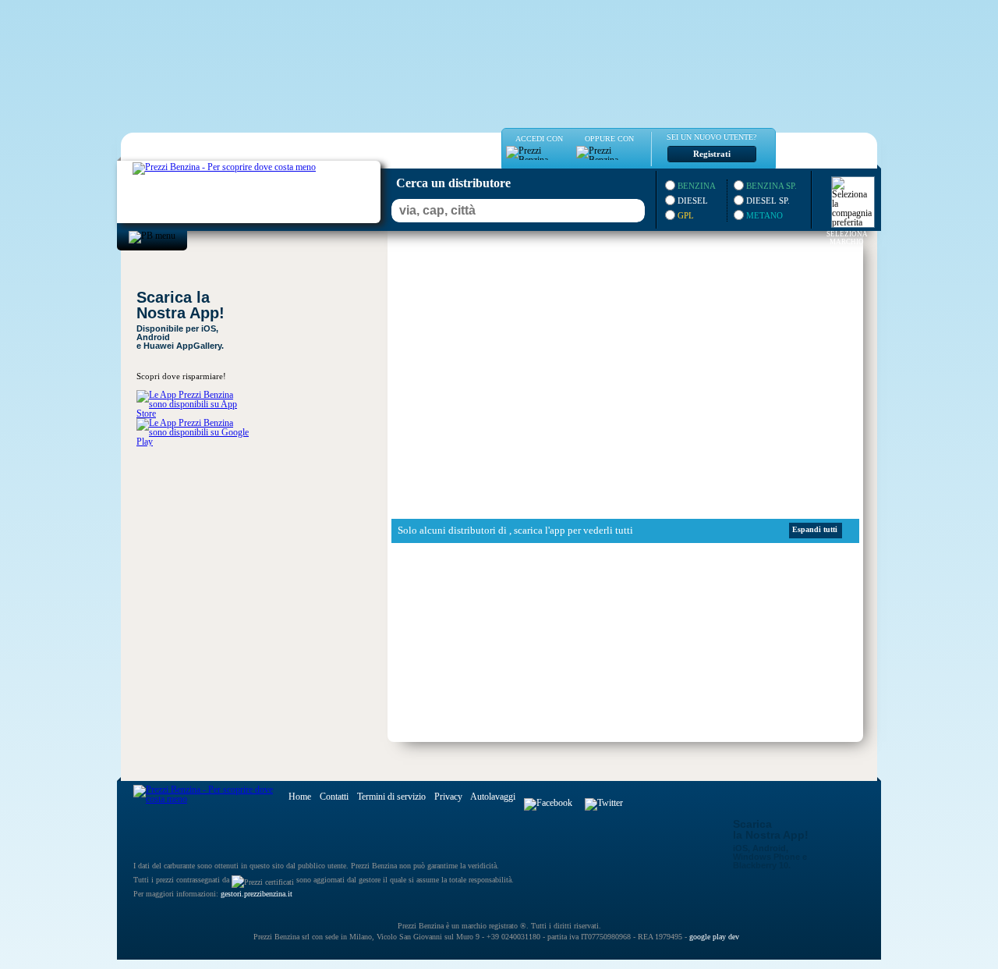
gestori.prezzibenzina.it (256, 893)
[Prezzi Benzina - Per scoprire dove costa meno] (208, 165)
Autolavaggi (492, 796)
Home (299, 796)
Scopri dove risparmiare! (181, 376)
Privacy (448, 796)
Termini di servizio (391, 796)
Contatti (334, 796)
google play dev (714, 936)
